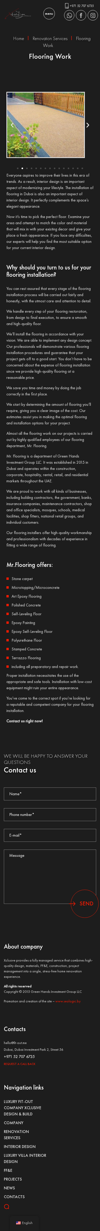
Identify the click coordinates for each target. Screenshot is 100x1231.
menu (49, 13)
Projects (13, 1179)
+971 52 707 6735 (82, 6)
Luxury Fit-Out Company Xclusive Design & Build (22, 1108)
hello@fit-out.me (15, 1042)
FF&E (8, 1170)
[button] (12, 125)
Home (18, 38)
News (9, 1188)
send (86, 903)
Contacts (14, 1196)
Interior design (20, 1146)
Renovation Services (50, 38)
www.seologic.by (68, 1001)
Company (13, 1122)
